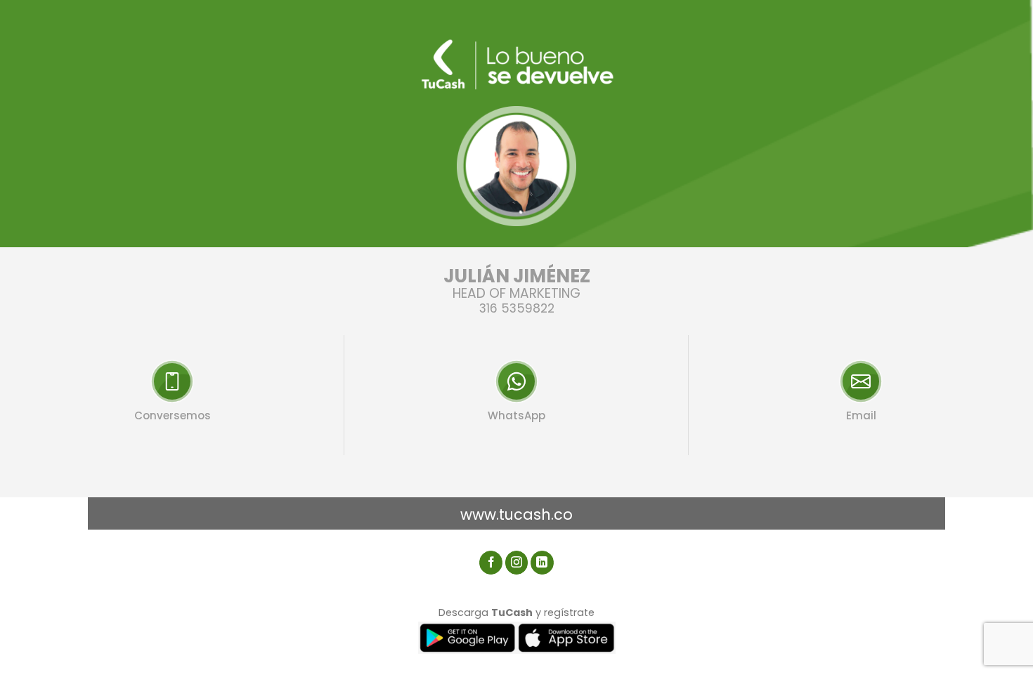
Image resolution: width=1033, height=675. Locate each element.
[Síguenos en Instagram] (516, 563)
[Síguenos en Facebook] (490, 563)
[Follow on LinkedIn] (542, 563)
